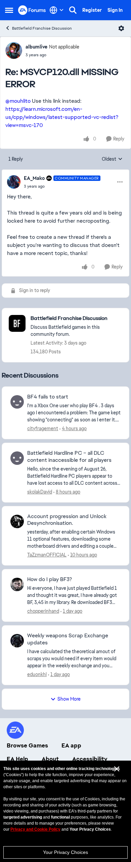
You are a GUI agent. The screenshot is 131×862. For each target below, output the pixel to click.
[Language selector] (57, 10)
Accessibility (89, 759)
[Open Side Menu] (9, 10)
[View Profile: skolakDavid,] (17, 458)
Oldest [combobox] (112, 159)
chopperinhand (43, 611)
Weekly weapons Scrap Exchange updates (67, 639)
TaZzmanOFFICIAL (47, 555)
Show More (69, 699)
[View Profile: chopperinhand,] (17, 584)
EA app (71, 745)
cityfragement (42, 428)
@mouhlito (18, 100)
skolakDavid (39, 492)
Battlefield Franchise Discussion (42, 28)
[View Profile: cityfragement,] (17, 402)
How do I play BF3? (49, 579)
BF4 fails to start (47, 396)
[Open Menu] (121, 28)
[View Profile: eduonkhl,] (17, 640)
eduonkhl (37, 674)
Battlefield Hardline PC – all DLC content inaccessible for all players (69, 457)
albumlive (36, 47)
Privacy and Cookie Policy (35, 829)
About (50, 759)
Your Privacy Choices (65, 852)
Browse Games (27, 745)
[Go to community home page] (32, 9)
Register (92, 10)
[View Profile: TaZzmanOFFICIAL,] (17, 521)
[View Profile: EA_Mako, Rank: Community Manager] (13, 182)
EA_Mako (34, 178)
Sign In (115, 10)
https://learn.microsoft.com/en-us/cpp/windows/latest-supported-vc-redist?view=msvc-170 (61, 117)
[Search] (73, 10)
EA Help (17, 759)
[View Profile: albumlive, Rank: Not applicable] (13, 50)
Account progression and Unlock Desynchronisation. (66, 520)
